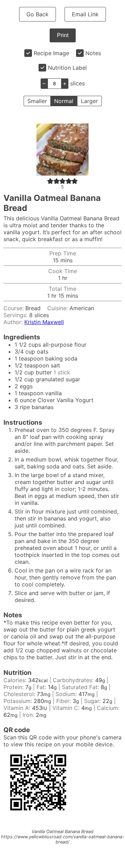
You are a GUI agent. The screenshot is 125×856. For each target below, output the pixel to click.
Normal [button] (63, 101)
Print (62, 35)
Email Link (85, 14)
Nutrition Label (67, 67)
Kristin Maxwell (44, 322)
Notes (93, 53)
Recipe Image (51, 53)
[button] (50, 180)
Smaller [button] (37, 101)
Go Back (37, 14)
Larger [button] (89, 101)
